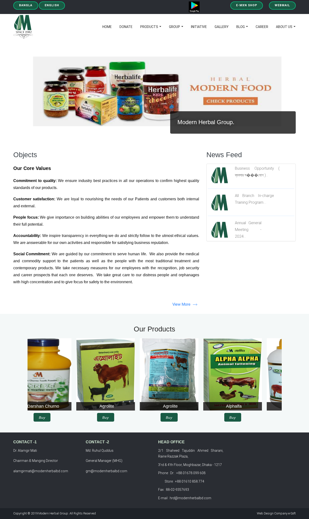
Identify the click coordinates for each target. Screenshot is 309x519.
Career (262, 27)
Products (149, 27)
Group (175, 27)
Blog (241, 27)
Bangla (25, 5)
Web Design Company (272, 513)
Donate (126, 27)
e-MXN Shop (246, 5)
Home (107, 27)
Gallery (222, 27)
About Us (284, 27)
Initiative (199, 27)
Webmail (282, 5)
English (52, 5)
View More (181, 304)
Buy (59, 417)
